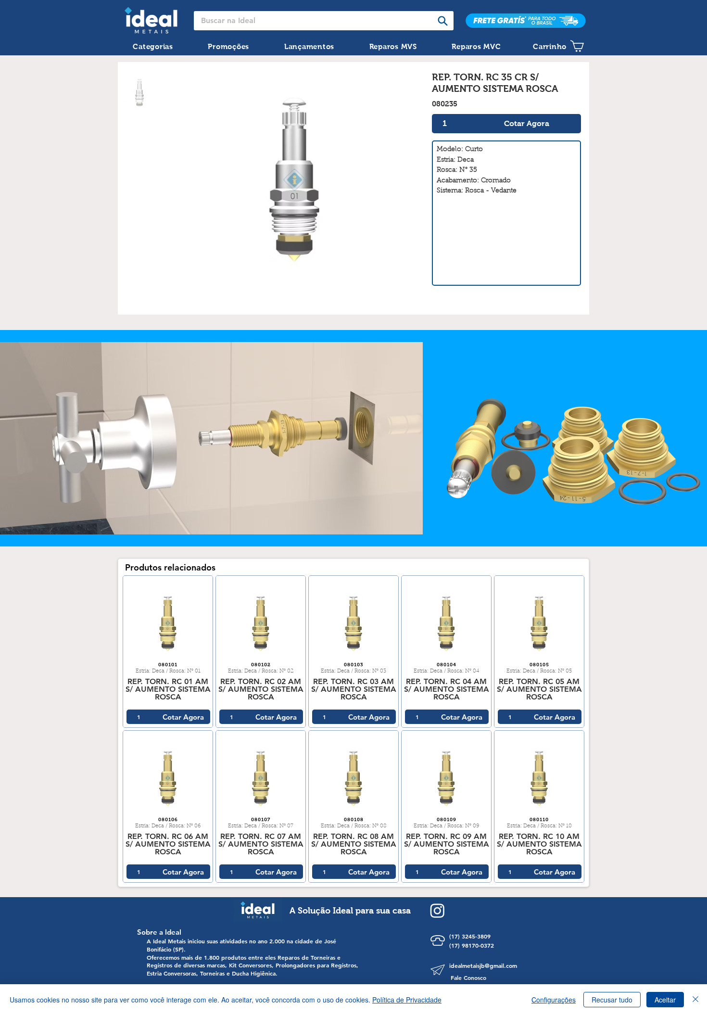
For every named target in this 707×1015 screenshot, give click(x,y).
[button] (153, 46)
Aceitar (665, 999)
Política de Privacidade (407, 999)
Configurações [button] (553, 999)
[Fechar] (695, 999)
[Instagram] (437, 910)
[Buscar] (443, 20)
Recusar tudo (612, 999)
